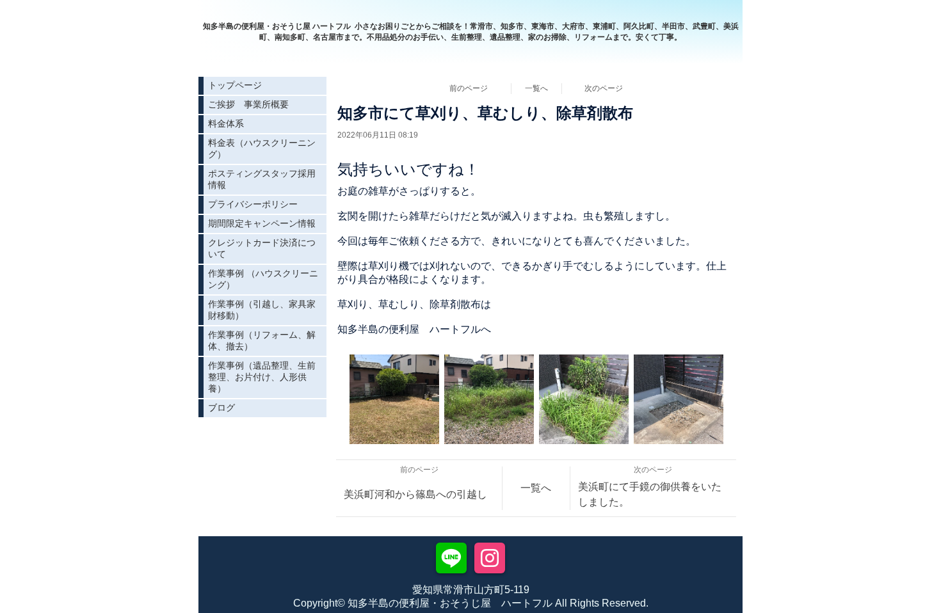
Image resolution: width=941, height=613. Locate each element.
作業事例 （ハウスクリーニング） (263, 279)
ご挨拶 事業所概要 (248, 104)
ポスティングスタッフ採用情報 (262, 179)
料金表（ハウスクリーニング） (262, 148)
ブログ (221, 407)
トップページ (235, 85)
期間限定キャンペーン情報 (262, 223)
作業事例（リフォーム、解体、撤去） (262, 340)
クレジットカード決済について (262, 248)
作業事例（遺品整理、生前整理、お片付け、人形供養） (262, 377)
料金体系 (226, 123)
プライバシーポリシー (253, 204)
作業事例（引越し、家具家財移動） (262, 310)
